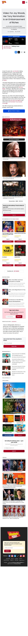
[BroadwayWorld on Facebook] (9, 556)
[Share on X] (19, 52)
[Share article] (21, 52)
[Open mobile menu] (26, 2)
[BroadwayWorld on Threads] (21, 556)
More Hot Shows (8, 435)
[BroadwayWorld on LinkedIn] (15, 556)
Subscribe (14, 346)
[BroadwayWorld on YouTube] (24, 556)
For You (8, 117)
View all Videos (5, 377)
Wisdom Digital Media (17, 562)
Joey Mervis (13, 321)
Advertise (8, 558)
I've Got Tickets (7, 241)
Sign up (14, 451)
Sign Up (7, 551)
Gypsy (5, 80)
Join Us (20, 558)
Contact (16, 558)
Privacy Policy (17, 563)
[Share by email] (24, 52)
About (12, 558)
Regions (12, 560)
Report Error (21, 560)
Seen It (7, 239)
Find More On (13, 271)
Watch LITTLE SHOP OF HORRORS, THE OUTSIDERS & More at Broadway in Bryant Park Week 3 (19, 355)
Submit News (6, 560)
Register (16, 2)
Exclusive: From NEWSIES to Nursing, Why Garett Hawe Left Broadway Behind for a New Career (13, 502)
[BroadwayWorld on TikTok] (18, 556)
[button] (23, 2)
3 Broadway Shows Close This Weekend (12, 471)
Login (20, 2)
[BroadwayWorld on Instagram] (12, 556)
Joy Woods (15, 71)
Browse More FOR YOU (16, 201)
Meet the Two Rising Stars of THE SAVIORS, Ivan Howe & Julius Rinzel (18, 373)
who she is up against (15, 100)
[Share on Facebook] (16, 52)
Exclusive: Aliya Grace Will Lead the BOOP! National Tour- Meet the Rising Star (13, 517)
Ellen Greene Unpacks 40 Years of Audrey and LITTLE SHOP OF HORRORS (18, 368)
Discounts (20, 435)
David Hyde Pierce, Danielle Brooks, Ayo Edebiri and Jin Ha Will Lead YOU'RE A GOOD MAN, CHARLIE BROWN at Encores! (14, 486)
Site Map (16, 560)
